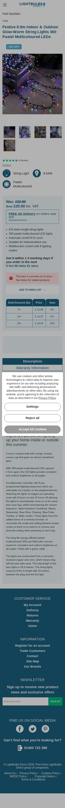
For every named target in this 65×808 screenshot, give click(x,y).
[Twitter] (32, 729)
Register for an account (32, 645)
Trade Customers (32, 651)
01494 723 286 (35, 748)
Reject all (32, 418)
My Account (32, 605)
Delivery (33, 610)
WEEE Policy (18, 776)
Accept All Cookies (33, 429)
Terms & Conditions (33, 779)
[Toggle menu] (5, 5)
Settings (32, 406)
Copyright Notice (45, 776)
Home (32, 626)
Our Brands (32, 666)
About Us (10, 773)
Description (32, 361)
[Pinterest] (45, 729)
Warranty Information (32, 368)
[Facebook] (20, 729)
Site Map (32, 661)
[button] (32, 160)
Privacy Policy (28, 773)
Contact (32, 656)
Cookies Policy (50, 773)
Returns (32, 615)
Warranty (32, 620)
